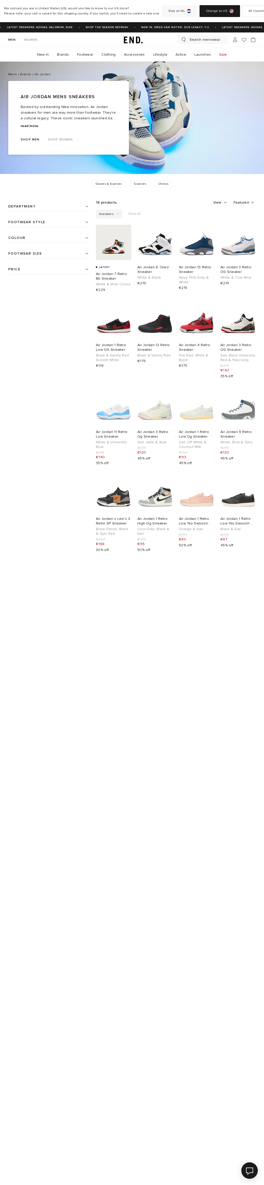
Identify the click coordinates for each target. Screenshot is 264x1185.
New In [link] (43, 54)
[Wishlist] (244, 40)
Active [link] (181, 54)
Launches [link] (202, 54)
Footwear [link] (85, 54)
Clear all (134, 214)
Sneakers (106, 214)
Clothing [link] (108, 54)
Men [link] (12, 40)
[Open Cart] (253, 39)
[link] (132, 40)
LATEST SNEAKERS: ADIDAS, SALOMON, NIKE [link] (35, 27)
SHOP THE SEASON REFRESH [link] (102, 27)
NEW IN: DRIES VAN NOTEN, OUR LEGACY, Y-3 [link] (171, 27)
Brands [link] (63, 54)
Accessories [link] (134, 54)
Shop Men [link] (30, 139)
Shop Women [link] (60, 139)
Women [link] (31, 40)
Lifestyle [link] (160, 54)
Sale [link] (223, 54)
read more (29, 126)
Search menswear (204, 39)
